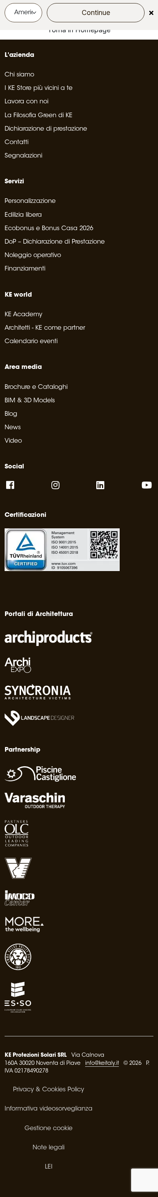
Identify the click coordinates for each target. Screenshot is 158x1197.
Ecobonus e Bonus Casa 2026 (49, 229)
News (13, 428)
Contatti (16, 142)
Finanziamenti (25, 269)
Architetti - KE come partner (45, 328)
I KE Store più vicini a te (38, 88)
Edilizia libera (23, 215)
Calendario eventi (31, 342)
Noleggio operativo (33, 255)
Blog (11, 414)
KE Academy (23, 315)
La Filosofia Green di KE (38, 116)
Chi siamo (19, 75)
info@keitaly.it (102, 1063)
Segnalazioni (23, 156)
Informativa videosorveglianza (48, 1109)
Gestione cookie (48, 1129)
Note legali (48, 1148)
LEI (49, 1167)
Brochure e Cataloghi (36, 387)
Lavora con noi (26, 102)
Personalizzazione (30, 201)
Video (13, 441)
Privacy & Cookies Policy (48, 1090)
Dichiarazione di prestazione (46, 129)
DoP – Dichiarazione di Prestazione (55, 242)
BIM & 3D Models (30, 401)
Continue (96, 12)
